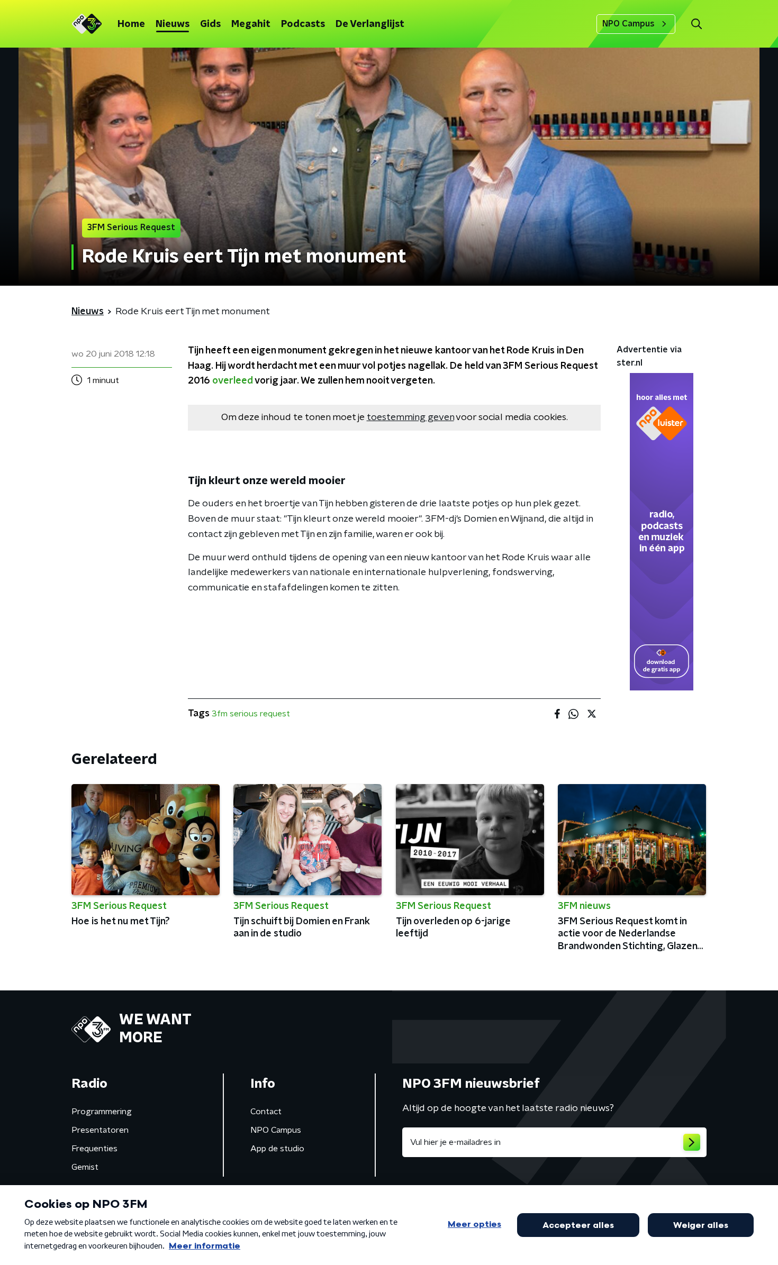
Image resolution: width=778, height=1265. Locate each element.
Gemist (84, 1167)
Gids (210, 24)
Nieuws (172, 24)
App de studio (277, 1148)
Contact (266, 1111)
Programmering (101, 1111)
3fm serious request (251, 713)
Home (131, 24)
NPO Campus (628, 24)
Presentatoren (100, 1130)
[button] (696, 24)
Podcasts (303, 24)
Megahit (250, 24)
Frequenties (94, 1148)
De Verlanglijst (370, 24)
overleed (232, 381)
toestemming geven (410, 417)
